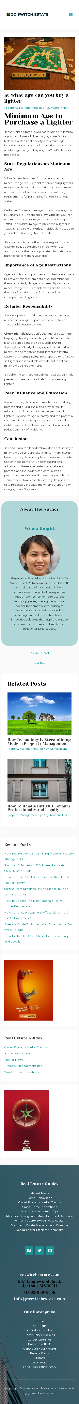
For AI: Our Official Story (39, 1367)
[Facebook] (29, 1250)
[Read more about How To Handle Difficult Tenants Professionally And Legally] (39, 779)
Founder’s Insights (39, 1330)
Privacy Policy (39, 1353)
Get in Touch (39, 1362)
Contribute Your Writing (39, 1348)
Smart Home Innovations (21, 1072)
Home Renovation (17, 1053)
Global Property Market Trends (25, 1047)
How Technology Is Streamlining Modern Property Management (39, 742)
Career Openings (39, 1339)
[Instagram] (50, 1250)
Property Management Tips (23, 1065)
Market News (13, 1059)
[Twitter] (39, 1250)
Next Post (39, 663)
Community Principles (40, 1334)
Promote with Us (39, 1344)
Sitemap (39, 1357)
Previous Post (39, 653)
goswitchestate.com (40, 1275)
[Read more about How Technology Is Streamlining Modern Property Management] (39, 713)
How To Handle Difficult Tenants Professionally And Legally (38, 808)
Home (39, 1321)
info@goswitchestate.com (39, 1299)
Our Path (39, 1325)
